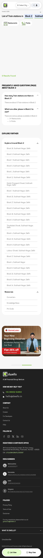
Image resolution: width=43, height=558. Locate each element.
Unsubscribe (6, 539)
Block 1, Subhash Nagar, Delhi (18, 172)
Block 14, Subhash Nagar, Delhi (18, 285)
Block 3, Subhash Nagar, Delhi (18, 154)
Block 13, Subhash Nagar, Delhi (18, 239)
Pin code (10, 309)
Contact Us (6, 420)
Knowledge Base (13, 303)
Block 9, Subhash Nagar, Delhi (18, 208)
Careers (5, 412)
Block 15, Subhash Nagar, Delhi (18, 197)
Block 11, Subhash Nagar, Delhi (18, 177)
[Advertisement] (21, 52)
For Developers (7, 416)
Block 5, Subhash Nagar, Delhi (18, 166)
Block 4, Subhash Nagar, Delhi (18, 233)
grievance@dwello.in (9, 521)
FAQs (4, 425)
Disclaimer (6, 513)
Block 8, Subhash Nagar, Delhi (18, 268)
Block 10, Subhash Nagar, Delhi (18, 274)
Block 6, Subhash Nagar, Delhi (18, 245)
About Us (6, 408)
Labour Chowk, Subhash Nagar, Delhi (21, 251)
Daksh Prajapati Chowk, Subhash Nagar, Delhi (19, 184)
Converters (11, 297)
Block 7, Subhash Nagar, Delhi (18, 160)
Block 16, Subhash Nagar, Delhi (18, 148)
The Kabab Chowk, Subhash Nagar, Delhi (20, 226)
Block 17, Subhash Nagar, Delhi (18, 202)
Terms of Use (7, 509)
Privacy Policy (7, 505)
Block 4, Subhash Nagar (16, 262)
